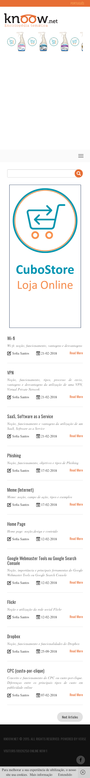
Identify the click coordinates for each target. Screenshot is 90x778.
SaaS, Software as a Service (30, 416)
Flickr (11, 602)
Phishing (14, 455)
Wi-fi (11, 338)
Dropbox (13, 636)
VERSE (82, 738)
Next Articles (70, 716)
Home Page (16, 524)
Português (77, 3)
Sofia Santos (20, 353)
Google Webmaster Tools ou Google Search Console (41, 560)
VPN (10, 372)
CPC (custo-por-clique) (25, 671)
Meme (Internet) (20, 490)
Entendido (65, 774)
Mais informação (41, 774)
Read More (76, 352)
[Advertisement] (45, 102)
